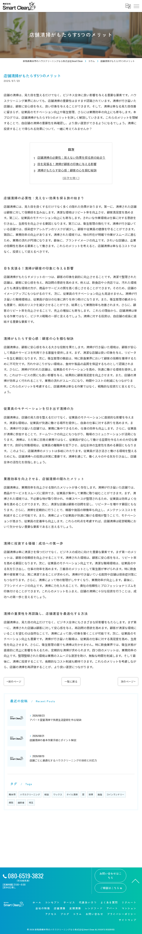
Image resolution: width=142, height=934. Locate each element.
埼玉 (31, 802)
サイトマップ (127, 920)
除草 (91, 794)
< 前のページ (14, 681)
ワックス (57, 794)
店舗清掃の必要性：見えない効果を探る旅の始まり (71, 157)
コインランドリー (115, 794)
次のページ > (128, 681)
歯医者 (21, 802)
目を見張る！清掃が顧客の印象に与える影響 (67, 164)
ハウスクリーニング (30, 794)
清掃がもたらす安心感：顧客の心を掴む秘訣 (67, 170)
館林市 (12, 794)
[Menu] (136, 6)
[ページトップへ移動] (135, 880)
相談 (46, 794)
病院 (11, 802)
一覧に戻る (71, 681)
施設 (100, 794)
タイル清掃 (72, 794)
